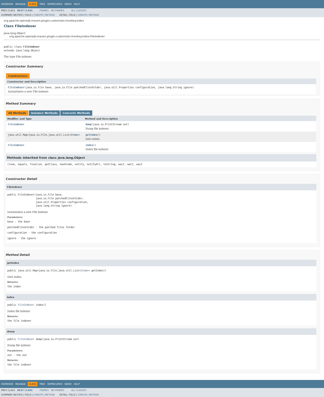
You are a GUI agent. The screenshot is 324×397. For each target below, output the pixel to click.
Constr (38, 15)
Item (74, 134)
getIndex (92, 134)
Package (20, 4)
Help (77, 4)
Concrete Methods (76, 113)
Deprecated (54, 4)
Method (50, 15)
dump (89, 124)
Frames (44, 10)
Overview (7, 4)
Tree (42, 4)
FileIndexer (16, 87)
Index (68, 4)
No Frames (57, 10)
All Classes (78, 10)
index (89, 145)
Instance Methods (44, 113)
